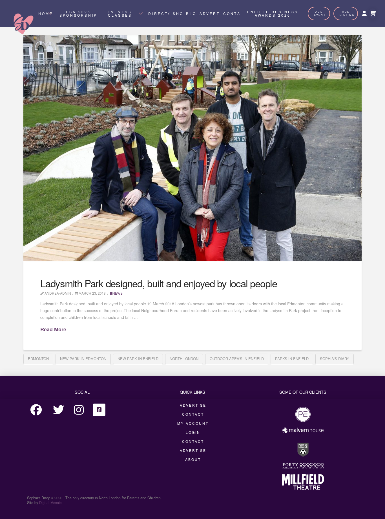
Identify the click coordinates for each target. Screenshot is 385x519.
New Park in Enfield (138, 358)
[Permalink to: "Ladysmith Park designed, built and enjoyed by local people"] (192, 148)
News (117, 293)
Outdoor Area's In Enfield (237, 358)
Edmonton (38, 358)
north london (184, 358)
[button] (372, 13)
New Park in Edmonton (83, 358)
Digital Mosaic (50, 502)
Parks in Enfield (292, 358)
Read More (53, 329)
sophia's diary (334, 358)
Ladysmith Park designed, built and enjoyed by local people (158, 283)
